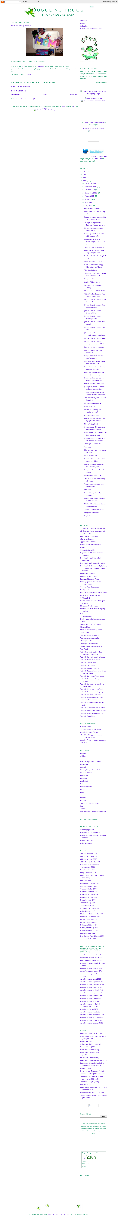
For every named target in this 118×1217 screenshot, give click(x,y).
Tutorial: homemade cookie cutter (92, 708)
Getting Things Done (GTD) (90, 770)
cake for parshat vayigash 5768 (91, 990)
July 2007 (88, 199)
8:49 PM (29, 74)
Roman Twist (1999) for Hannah (92, 1092)
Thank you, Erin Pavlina (89, 643)
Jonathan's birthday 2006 (89, 908)
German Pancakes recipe (89, 587)
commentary (84, 759)
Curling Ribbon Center (92, 282)
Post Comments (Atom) (29, 99)
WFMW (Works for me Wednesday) (93, 811)
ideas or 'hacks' (86, 773)
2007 (85, 181)
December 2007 (91, 183)
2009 (85, 174)
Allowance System (87, 539)
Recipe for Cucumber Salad (94, 383)
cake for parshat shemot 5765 (91, 995)
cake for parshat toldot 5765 (90, 979)
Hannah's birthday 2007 (89, 897)
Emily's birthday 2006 (88, 872)
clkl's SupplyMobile (87, 830)
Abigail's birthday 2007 (88, 859)
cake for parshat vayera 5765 (91, 968)
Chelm (82, 547)
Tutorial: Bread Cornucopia (90, 660)
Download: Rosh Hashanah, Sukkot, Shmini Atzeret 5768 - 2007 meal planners (93, 568)
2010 (85, 171)
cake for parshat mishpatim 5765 (92, 1015)
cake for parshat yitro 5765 (90, 1012)
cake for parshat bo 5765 (89, 1001)
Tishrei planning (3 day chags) (91, 646)
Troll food (87, 447)
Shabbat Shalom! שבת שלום (94, 247)
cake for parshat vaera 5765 (90, 998)
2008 (85, 177)
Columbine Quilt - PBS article (90, 1044)
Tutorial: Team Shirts (87, 716)
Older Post (74, 94)
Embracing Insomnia (87, 573)
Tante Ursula (85, 632)
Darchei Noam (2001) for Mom (91, 1047)
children (83, 756)
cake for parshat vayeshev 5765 (92, 982)
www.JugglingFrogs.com (58, 1214)
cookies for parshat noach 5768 (91, 958)
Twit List (98, 159)
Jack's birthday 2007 (87, 905)
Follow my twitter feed (99, 156)
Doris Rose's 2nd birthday (89, 1050)
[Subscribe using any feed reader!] (93, 98)
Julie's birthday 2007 (87, 911)
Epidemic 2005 (85, 880)
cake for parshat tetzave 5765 (91, 1020)
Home (45, 94)
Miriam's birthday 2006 (88, 922)
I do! (83, 1159)
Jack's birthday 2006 (87, 903)
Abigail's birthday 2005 (88, 854)
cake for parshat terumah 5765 (91, 1017)
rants (82, 792)
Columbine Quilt (86, 1041)
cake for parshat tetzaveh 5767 (91, 1023)
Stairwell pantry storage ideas (91, 630)
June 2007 (89, 202)
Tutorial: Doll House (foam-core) (92, 676)
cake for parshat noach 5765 (90, 955)
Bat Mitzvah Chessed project (90, 544)
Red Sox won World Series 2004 (92, 936)
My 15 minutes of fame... (93, 403)
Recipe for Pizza (90, 279)
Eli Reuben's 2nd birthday (89, 1057)
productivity (84, 781)
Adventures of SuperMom (89, 536)
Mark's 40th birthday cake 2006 (91, 914)
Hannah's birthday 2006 (89, 894)
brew (63, 106)
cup (74, 106)
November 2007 (91, 187)
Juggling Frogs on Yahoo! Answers (93, 740)
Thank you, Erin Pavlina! (93, 444)
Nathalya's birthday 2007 (89, 930)
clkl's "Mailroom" (86, 843)
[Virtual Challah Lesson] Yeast (95, 338)
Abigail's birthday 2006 (88, 856)
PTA (81, 784)
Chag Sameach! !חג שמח (93, 261)
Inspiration (88, 516)
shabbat (83, 800)
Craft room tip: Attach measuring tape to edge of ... (94, 241)
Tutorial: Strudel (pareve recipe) (91, 713)
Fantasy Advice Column (88, 576)
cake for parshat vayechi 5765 (91, 993)
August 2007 (89, 196)
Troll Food (84, 649)
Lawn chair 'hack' (90, 406)
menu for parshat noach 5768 (91, 960)
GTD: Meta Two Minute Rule (90, 595)
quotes (82, 789)
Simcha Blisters (85, 627)
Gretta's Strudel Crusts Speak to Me (93, 592)
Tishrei (82, 809)
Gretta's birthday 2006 (88, 889)
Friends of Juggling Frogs (89, 579)
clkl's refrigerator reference (90, 832)
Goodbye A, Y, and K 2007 (89, 883)
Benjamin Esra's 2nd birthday (91, 1033)
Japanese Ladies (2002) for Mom (92, 1074)
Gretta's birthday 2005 (88, 886)
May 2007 (89, 205)
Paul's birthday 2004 (87, 933)
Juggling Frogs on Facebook (90, 729)
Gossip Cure (84, 590)
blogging (83, 753)
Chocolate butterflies (87, 550)
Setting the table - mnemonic (90, 624)
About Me (87, 490)
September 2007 (91, 193)
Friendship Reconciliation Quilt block (93, 1060)
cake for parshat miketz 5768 (91, 987)
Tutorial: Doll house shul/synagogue (93, 692)
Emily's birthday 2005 (88, 870)
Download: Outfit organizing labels (92, 563)
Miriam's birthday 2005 (88, 919)
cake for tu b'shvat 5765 (89, 1009)
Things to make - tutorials (89, 803)
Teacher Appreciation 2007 (94, 509)
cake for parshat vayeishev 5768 (92, 984)
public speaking (86, 786)
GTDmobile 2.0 (85, 598)
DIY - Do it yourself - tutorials (90, 761)
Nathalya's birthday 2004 (89, 925)
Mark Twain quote (90, 455)
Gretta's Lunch (85, 727)
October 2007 (90, 190)
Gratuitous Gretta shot (92, 415)
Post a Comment (20, 86)
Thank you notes (86, 641)
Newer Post (15, 94)
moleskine (84, 775)
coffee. (44, 108)
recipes (83, 795)
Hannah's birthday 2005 (89, 892)
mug (23, 66)
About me (83, 20)
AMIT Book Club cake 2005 (90, 862)
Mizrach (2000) (85, 1084)
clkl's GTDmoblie (86, 840)
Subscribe (84, 26)
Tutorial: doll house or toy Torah (91, 689)
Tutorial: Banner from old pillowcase (93, 657)
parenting (83, 778)
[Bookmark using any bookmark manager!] (93, 101)
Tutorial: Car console (87, 665)
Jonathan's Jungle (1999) (89, 1082)
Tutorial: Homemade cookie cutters (93, 710)
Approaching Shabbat (92, 208)
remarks (83, 798)
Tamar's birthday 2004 (88, 939)
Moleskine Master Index (93, 475)
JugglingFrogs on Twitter (89, 732)
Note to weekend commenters (91, 29)
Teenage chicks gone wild (89, 638)
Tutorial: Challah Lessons (89, 668)
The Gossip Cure (90, 270)
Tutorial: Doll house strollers (90, 695)
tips (81, 806)
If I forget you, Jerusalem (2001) (92, 1071)
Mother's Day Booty (21, 25)
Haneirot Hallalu (86, 1068)
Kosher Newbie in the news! (94, 347)
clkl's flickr (84, 743)
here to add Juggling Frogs (95, 122)
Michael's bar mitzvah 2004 (90, 917)
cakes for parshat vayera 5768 (91, 971)
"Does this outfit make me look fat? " (93, 528)
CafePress (40, 66)
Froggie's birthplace (91, 513)
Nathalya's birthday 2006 (89, 928)
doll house (84, 764)
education (83, 767)
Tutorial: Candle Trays (88, 663)
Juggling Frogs (59, 10)
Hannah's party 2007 (88, 900)
